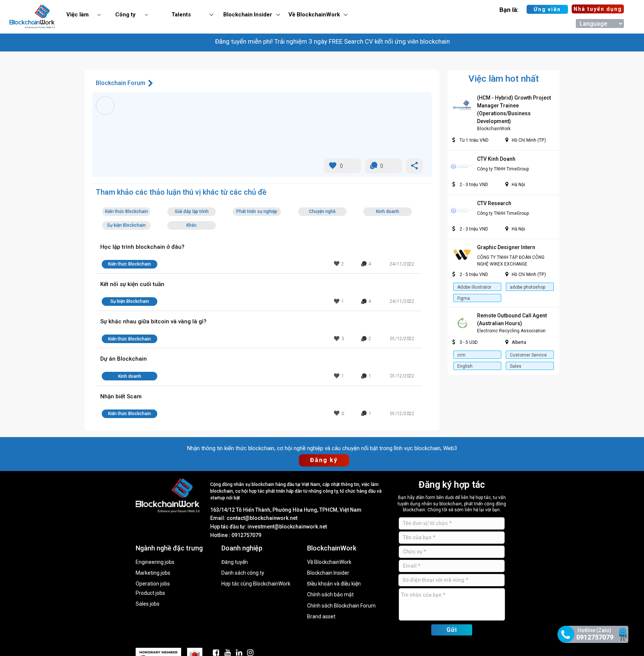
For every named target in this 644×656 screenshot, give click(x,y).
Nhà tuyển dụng (598, 9)
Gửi (451, 629)
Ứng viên (547, 9)
